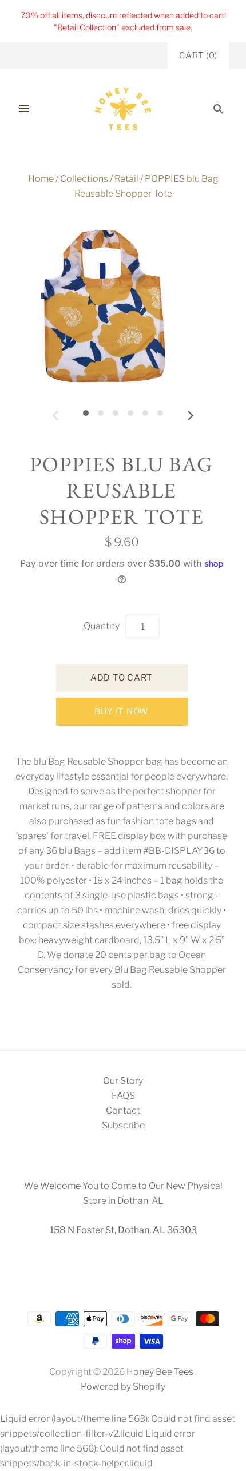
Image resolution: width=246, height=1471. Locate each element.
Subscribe (123, 1125)
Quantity (102, 626)
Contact (123, 1110)
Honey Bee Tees (159, 1371)
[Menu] (24, 109)
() (198, 55)
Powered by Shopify (123, 1386)
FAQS (123, 1095)
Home (41, 178)
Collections (84, 178)
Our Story (123, 1080)
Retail (126, 178)
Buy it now (121, 711)
